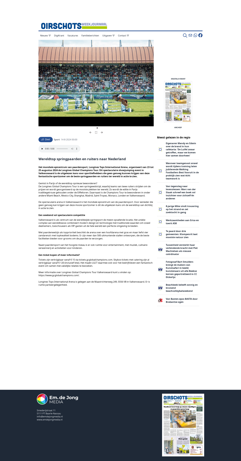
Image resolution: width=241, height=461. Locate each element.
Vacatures (73, 35)
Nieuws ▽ (45, 35)
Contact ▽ (123, 35)
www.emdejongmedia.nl (49, 419)
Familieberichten (90, 35)
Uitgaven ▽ (108, 35)
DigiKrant (59, 35)
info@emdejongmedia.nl (50, 416)
